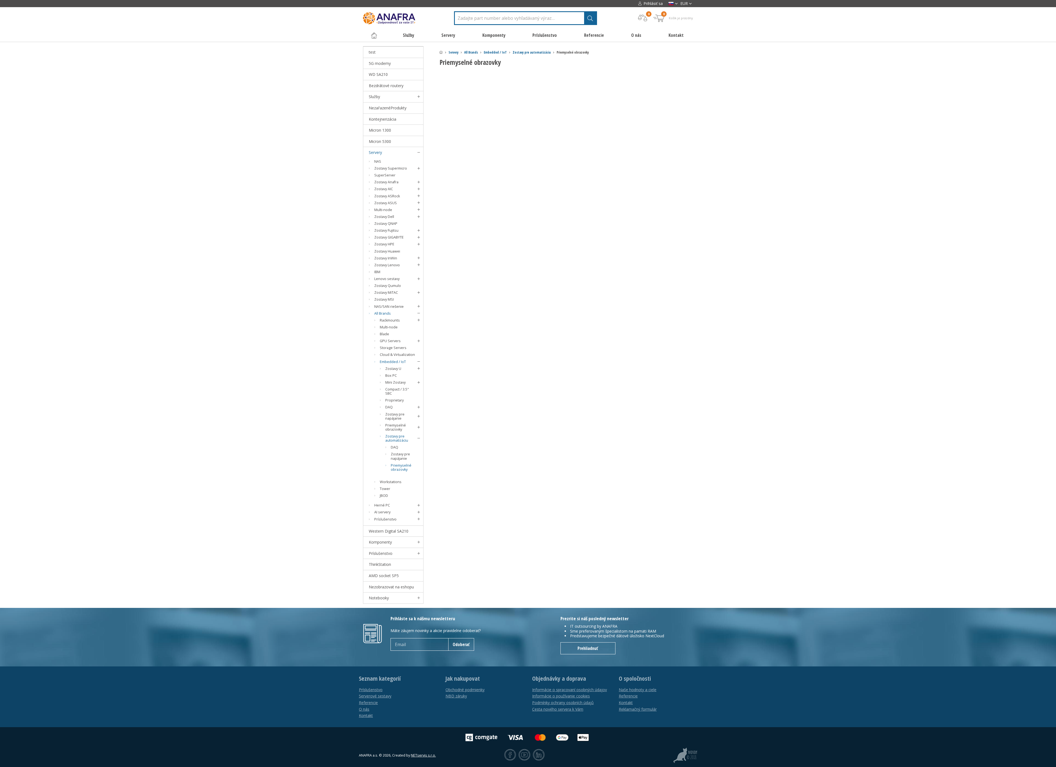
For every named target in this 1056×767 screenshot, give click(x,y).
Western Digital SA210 (388, 531)
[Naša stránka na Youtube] (524, 755)
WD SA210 (378, 74)
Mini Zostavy (395, 382)
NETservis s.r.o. (423, 755)
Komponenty (380, 542)
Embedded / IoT (495, 52)
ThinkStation (380, 564)
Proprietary (394, 400)
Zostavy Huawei (387, 251)
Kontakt (676, 35)
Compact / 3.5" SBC (397, 391)
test (372, 52)
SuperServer (384, 175)
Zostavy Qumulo (387, 285)
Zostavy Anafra (386, 182)
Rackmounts (390, 320)
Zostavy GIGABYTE (389, 237)
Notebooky (379, 597)
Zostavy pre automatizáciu (532, 52)
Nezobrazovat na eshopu (391, 586)
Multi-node (383, 209)
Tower (385, 488)
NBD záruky (456, 696)
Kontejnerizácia (382, 119)
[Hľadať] (590, 18)
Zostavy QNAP (385, 223)
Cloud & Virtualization (397, 354)
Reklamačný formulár (638, 709)
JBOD (384, 495)
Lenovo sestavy (387, 278)
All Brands (471, 52)
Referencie (594, 35)
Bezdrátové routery (386, 85)
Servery (453, 52)
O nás (636, 35)
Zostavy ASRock (387, 196)
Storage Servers (393, 347)
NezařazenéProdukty (387, 107)
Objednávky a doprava (559, 678)
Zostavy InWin (385, 258)
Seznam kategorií (380, 678)
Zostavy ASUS (385, 203)
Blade (384, 334)
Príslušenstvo (385, 519)
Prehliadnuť (588, 648)
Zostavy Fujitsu (386, 230)
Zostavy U (393, 368)
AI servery (382, 512)
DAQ (389, 407)
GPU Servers (390, 341)
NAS (377, 161)
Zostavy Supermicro (390, 168)
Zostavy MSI (384, 299)
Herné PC (382, 505)
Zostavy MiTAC (386, 292)
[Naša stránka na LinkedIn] (539, 755)
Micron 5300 (380, 141)
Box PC (391, 375)
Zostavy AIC (383, 189)
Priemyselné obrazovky (395, 427)
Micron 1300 (380, 130)
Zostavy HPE (384, 244)
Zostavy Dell (384, 216)
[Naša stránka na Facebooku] (510, 755)
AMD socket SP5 (384, 575)
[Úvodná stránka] (441, 52)
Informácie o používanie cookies (561, 696)
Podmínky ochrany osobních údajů (563, 702)
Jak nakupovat (463, 678)
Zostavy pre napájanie (395, 416)
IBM (377, 272)
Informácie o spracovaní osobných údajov (569, 689)
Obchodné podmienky (465, 689)
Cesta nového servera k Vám (557, 709)
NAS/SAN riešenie (389, 306)
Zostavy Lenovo (387, 265)
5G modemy (380, 63)
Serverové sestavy (375, 696)
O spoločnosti (635, 678)
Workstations (391, 482)
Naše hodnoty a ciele (637, 689)
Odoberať (461, 644)
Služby (374, 96)
